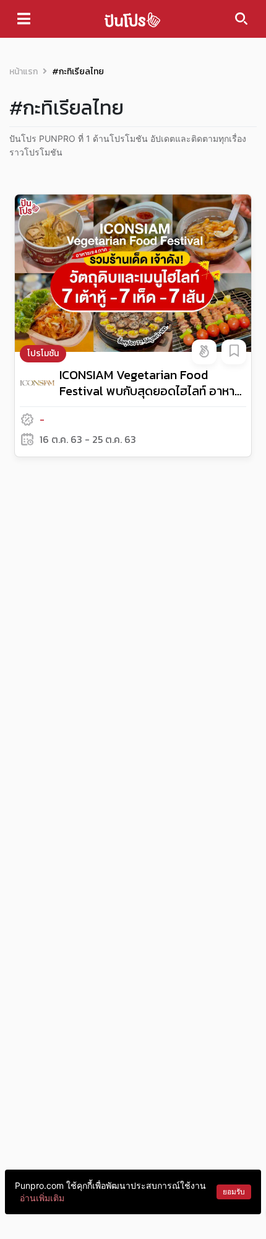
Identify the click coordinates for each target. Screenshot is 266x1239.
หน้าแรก (23, 71)
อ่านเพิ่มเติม (42, 1198)
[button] (204, 351)
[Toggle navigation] (24, 18)
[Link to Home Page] (132, 19)
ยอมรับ (234, 1191)
